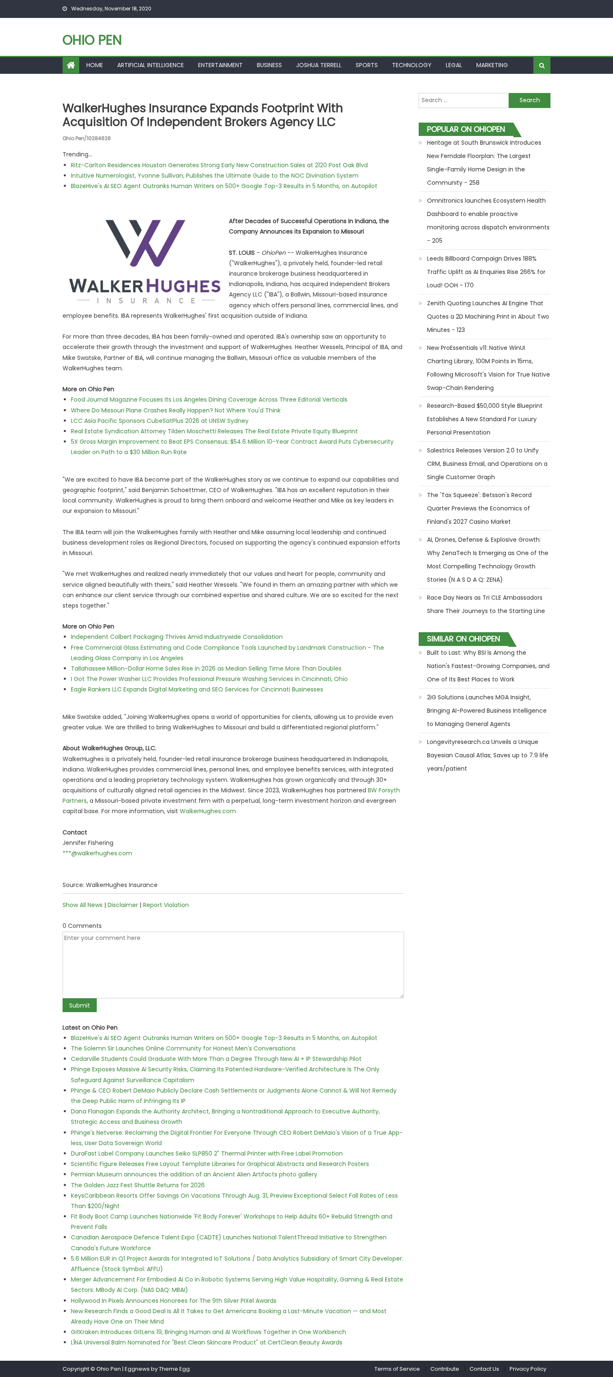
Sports (367, 65)
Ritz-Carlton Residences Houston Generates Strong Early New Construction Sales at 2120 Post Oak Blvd (219, 165)
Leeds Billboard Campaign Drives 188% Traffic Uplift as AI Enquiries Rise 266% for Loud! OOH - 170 (486, 271)
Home (94, 65)
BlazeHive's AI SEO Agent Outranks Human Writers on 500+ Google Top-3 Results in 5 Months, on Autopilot (224, 186)
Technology (412, 65)
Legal (454, 65)
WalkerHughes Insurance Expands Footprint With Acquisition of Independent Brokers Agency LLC (203, 115)
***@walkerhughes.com (97, 853)
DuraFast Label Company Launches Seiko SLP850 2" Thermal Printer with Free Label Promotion (207, 1153)
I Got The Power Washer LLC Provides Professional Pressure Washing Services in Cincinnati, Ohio (209, 679)
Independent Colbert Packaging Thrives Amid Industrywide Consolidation (177, 637)
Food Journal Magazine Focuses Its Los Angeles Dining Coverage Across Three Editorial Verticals (209, 399)
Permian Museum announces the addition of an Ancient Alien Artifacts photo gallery (194, 1174)
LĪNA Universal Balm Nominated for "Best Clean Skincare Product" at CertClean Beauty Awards (206, 1342)
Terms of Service (397, 1369)
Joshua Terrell (319, 65)
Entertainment (220, 65)
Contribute (444, 1369)
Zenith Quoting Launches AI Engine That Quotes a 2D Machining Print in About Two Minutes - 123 (488, 316)
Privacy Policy (528, 1369)
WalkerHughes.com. (208, 811)
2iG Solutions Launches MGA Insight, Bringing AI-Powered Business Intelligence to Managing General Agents (487, 710)
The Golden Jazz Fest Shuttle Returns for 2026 (138, 1185)
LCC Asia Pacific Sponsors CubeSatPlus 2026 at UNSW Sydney (160, 421)
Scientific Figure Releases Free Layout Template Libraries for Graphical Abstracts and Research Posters (220, 1164)
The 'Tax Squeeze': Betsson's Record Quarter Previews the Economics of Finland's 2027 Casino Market (479, 508)
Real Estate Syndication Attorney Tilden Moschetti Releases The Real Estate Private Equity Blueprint (214, 431)
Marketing (492, 65)
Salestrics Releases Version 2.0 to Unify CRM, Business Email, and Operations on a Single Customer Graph (487, 463)
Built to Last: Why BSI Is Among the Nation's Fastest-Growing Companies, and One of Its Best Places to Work (488, 665)
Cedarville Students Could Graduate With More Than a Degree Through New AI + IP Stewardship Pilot (216, 1059)
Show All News (83, 905)
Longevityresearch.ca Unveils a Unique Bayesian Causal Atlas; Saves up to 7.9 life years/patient (487, 755)
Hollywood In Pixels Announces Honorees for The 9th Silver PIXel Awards (173, 1301)
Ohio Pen (92, 39)
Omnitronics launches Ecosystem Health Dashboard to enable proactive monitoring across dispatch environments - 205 (488, 220)
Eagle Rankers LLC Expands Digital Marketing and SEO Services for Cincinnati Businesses (197, 689)
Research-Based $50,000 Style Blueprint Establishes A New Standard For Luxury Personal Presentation (485, 419)
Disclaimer (123, 905)
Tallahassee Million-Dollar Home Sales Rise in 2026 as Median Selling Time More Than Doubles (206, 668)
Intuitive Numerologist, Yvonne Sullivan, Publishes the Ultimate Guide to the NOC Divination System (215, 175)
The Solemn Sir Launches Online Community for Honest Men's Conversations (183, 1048)
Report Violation (166, 905)
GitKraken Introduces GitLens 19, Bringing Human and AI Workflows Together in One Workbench (208, 1332)
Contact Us (484, 1369)
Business (269, 65)
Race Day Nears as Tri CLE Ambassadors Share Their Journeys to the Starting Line (486, 604)
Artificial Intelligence (150, 65)
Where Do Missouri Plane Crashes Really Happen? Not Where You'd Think (176, 410)
